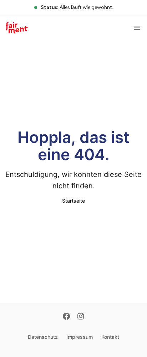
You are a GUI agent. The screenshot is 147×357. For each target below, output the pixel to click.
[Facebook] (66, 317)
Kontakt (110, 337)
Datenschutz (43, 337)
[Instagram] (80, 317)
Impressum (79, 337)
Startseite (73, 201)
